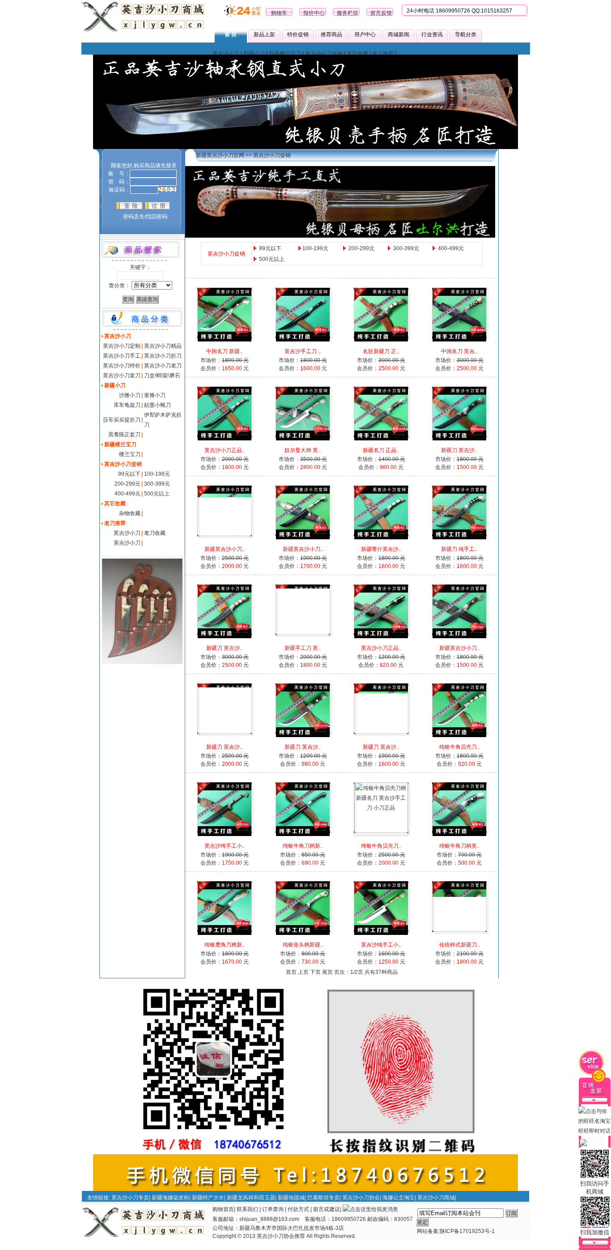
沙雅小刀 (129, 395)
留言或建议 (326, 1209)
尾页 (327, 972)
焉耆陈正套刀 (124, 434)
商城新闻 (398, 34)
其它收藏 (357, 54)
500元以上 (157, 494)
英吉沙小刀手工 (121, 356)
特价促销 (298, 34)
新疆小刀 (254, 54)
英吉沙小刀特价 (121, 366)
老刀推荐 (383, 54)
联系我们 (247, 1209)
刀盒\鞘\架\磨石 (162, 375)
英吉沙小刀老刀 (163, 366)
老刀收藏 (154, 533)
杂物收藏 (129, 513)
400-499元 (127, 494)
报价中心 (314, 13)
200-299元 (127, 484)
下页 (315, 972)
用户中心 (365, 34)
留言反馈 (381, 13)
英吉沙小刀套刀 (121, 375)
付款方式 (298, 1209)
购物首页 (223, 1209)
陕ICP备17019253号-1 (467, 1231)
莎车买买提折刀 (121, 420)
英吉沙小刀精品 (163, 346)
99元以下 (129, 474)
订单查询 (273, 1209)
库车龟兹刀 (127, 405)
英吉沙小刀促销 (324, 54)
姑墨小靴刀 (157, 405)
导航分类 (465, 34)
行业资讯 (432, 34)
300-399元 (157, 484)
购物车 (279, 13)
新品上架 (264, 34)
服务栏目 (347, 13)
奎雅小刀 (154, 395)
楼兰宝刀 (129, 454)
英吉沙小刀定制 (121, 346)
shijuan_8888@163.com (269, 1219)
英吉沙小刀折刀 (163, 356)
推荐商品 (331, 34)
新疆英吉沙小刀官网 (220, 155)
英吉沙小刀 (225, 54)
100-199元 (157, 474)
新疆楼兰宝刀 (285, 54)
